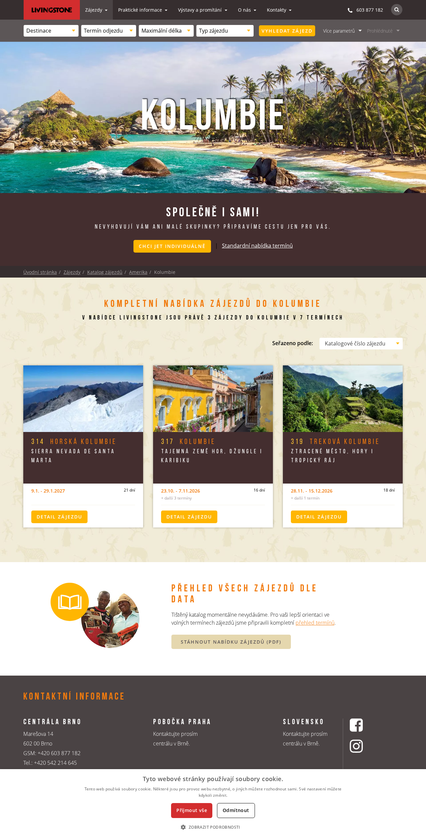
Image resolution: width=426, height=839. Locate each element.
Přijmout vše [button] (191, 810)
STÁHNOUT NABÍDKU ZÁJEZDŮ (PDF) (231, 642)
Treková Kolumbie (335, 442)
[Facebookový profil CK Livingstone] (364, 725)
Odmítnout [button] (236, 810)
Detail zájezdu (59, 517)
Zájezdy (94, 10)
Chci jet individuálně (172, 246)
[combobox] (51, 31)
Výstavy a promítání (200, 10)
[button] (213, 827)
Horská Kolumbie (74, 442)
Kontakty (277, 10)
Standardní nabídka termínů (257, 245)
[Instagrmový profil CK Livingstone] (364, 745)
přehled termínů (315, 622)
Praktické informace (140, 10)
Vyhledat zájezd (287, 31)
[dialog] (213, 804)
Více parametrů (339, 31)
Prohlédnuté (380, 31)
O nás (245, 10)
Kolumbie (188, 442)
